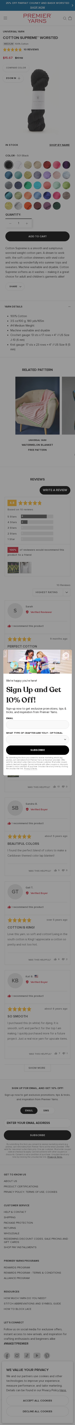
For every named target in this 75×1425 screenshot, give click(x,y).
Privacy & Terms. (30, 769)
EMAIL (9, 718)
